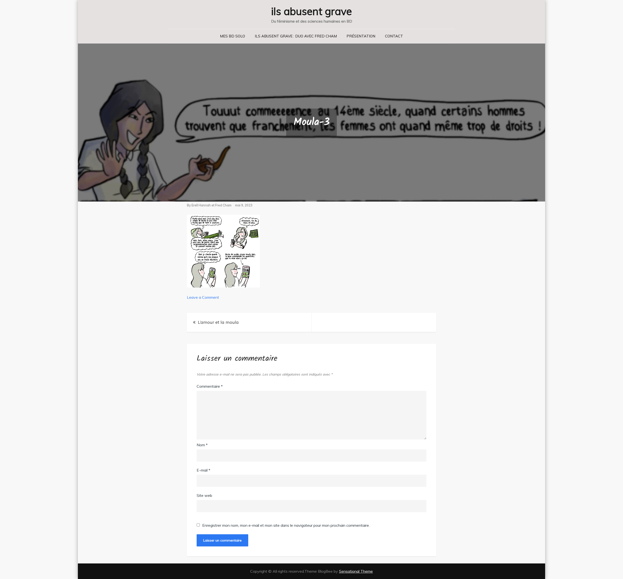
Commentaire (210, 386)
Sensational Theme (356, 571)
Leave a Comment (203, 297)
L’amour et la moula (218, 322)
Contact (394, 36)
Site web (204, 495)
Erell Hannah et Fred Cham (211, 205)
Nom (202, 444)
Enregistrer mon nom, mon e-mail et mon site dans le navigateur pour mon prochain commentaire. (286, 525)
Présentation (361, 36)
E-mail (203, 470)
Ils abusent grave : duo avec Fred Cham (296, 36)
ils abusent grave (311, 11)
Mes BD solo (232, 36)
